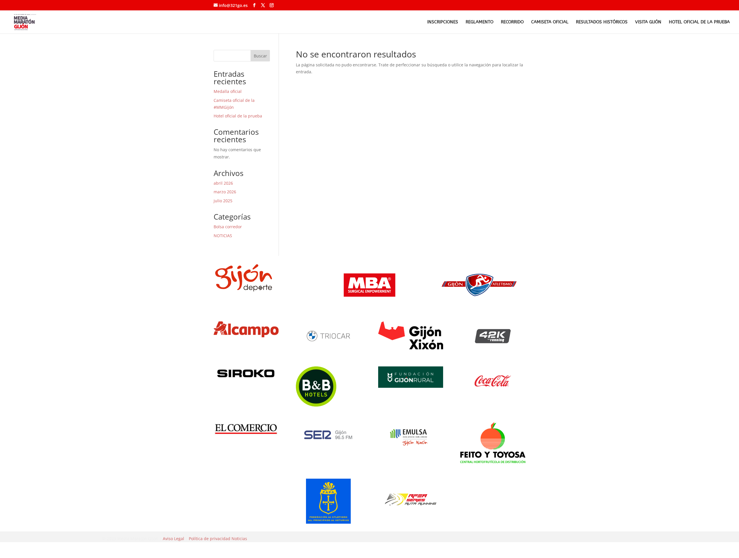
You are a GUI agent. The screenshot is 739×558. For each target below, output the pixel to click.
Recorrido (512, 22)
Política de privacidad (209, 538)
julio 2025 (223, 200)
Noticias (239, 538)
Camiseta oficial (549, 22)
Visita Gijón (648, 22)
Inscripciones (442, 22)
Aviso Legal (173, 538)
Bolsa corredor (228, 226)
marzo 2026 (225, 191)
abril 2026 (223, 183)
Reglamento (479, 22)
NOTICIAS (223, 235)
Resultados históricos (602, 22)
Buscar (260, 56)
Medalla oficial (228, 91)
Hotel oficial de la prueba (699, 22)
